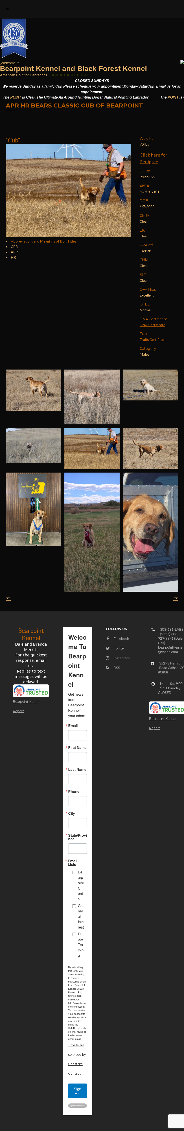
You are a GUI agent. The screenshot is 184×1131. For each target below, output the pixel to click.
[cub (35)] (33, 445)
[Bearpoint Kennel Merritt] (0, 63)
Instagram (121, 658)
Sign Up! (77, 1090)
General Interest (81, 916)
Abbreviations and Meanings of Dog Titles (43, 241)
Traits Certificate (153, 339)
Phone (73, 791)
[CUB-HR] (33, 509)
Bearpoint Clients (81, 885)
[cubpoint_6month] (92, 397)
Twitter (119, 648)
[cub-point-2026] (150, 448)
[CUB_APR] (92, 532)
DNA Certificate (152, 325)
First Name (77, 747)
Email (73, 725)
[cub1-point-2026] (33, 390)
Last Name (77, 769)
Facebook (121, 639)
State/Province (77, 837)
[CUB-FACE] (150, 532)
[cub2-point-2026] (92, 448)
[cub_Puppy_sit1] (150, 385)
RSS (116, 668)
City (71, 813)
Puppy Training (81, 944)
